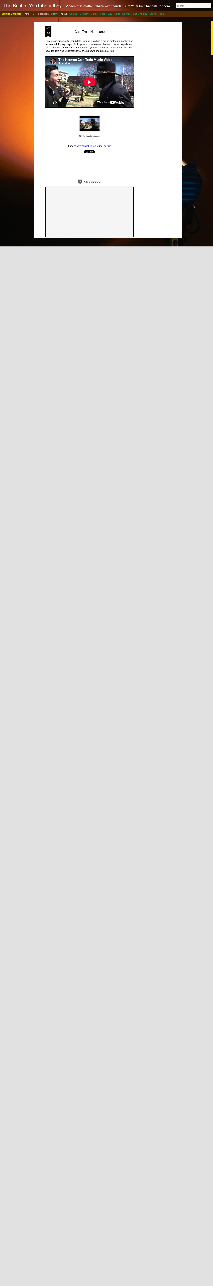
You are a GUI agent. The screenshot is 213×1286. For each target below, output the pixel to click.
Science (126, 13)
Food (103, 13)
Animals (73, 13)
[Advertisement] (152, 79)
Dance (94, 13)
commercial (83, 146)
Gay (110, 13)
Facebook (43, 13)
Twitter (26, 13)
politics (107, 146)
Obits (117, 13)
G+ (34, 13)
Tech (161, 13)
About (64, 13)
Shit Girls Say (140, 13)
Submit (54, 13)
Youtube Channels (11, 13)
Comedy (84, 13)
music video (96, 146)
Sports (152, 13)
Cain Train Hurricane (90, 31)
